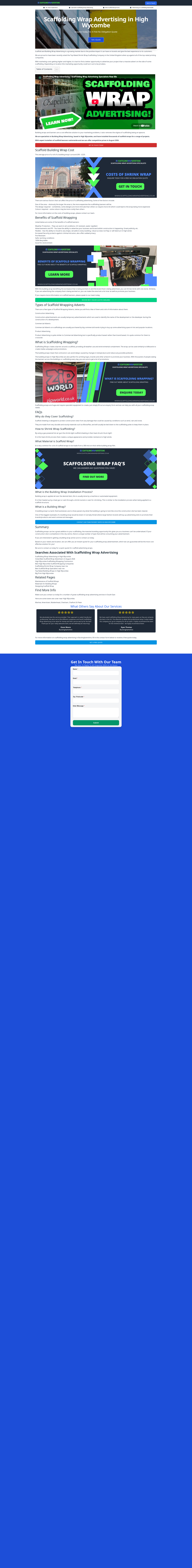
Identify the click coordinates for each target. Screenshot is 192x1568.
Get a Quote (96, 40)
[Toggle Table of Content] (55, 69)
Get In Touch (151, 3)
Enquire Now (96, 649)
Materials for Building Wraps (46, 584)
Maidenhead (55, 602)
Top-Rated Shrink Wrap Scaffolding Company (87, 55)
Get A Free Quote (96, 642)
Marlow (38, 602)
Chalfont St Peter (75, 602)
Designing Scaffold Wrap (44, 586)
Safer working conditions (44, 238)
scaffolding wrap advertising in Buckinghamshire (73, 637)
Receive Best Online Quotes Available (96, 300)
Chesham (64, 602)
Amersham (46, 602)
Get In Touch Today (96, 145)
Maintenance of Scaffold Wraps (47, 581)
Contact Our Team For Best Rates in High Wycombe (96, 522)
